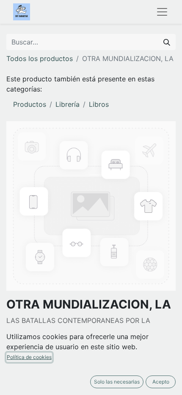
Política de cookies (29, 357)
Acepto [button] (160, 381)
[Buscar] (167, 42)
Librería (67, 104)
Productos (29, 104)
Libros (99, 104)
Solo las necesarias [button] (117, 381)
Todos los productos (39, 58)
